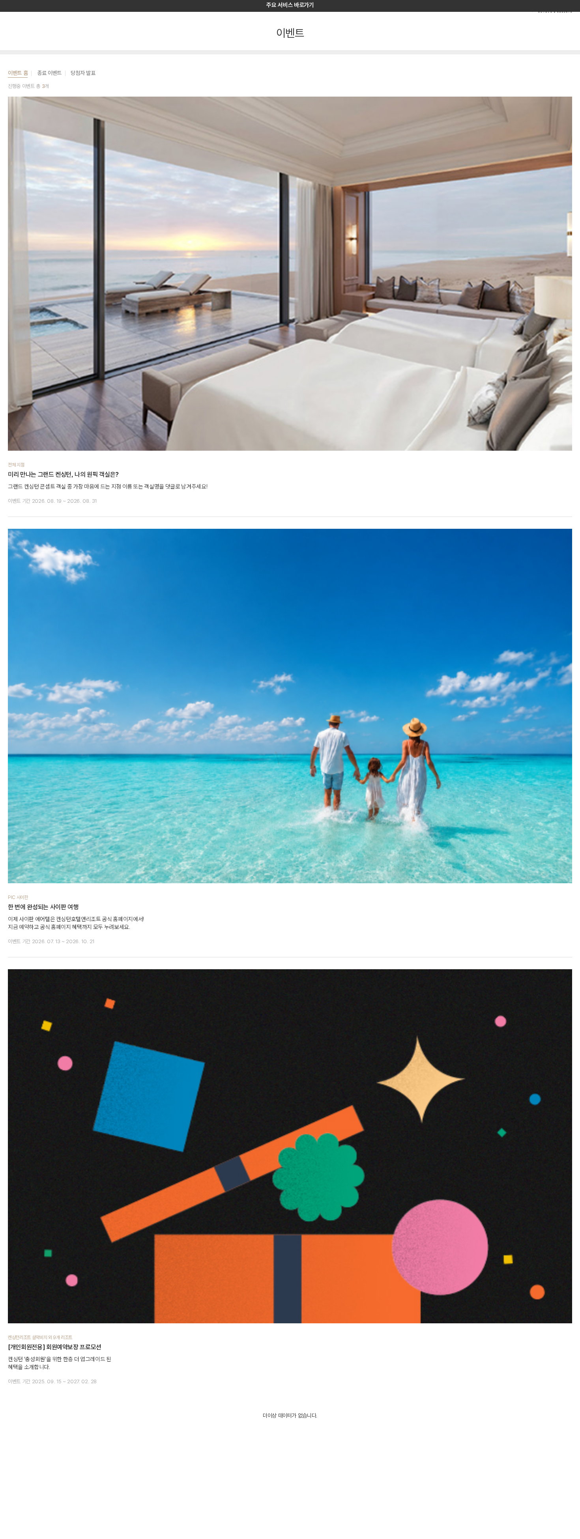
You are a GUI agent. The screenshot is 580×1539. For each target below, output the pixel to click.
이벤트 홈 (18, 72)
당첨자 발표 (83, 72)
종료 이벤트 (49, 72)
